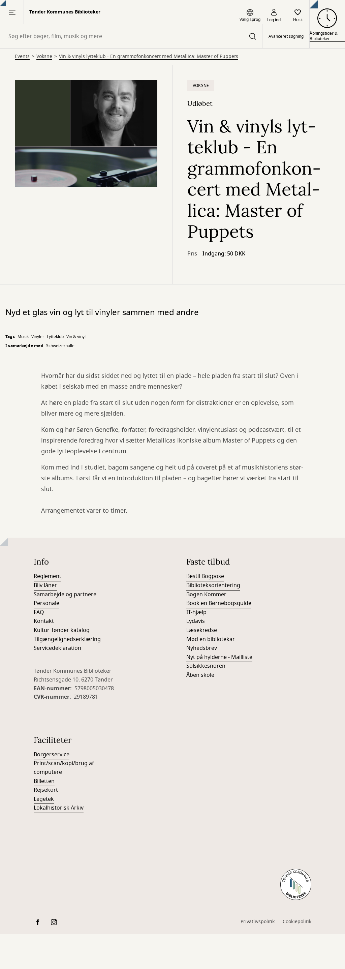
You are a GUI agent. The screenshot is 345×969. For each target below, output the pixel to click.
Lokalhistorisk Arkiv (59, 808)
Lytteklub (55, 337)
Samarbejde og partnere (65, 595)
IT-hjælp (196, 612)
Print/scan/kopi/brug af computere (64, 767)
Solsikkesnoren (205, 666)
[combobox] (131, 36)
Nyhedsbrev (201, 648)
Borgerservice (51, 755)
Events (22, 56)
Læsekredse (201, 630)
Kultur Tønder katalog (62, 630)
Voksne (44, 56)
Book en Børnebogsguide (218, 603)
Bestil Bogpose (205, 576)
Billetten (44, 781)
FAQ (39, 612)
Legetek (44, 799)
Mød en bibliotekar (210, 639)
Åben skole (200, 675)
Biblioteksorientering (213, 585)
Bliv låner (45, 585)
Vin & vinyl (76, 337)
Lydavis (195, 621)
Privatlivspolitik (258, 921)
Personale (46, 603)
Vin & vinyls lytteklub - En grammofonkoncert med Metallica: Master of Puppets (148, 56)
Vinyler (37, 337)
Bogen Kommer (206, 595)
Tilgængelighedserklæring (67, 639)
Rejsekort (46, 790)
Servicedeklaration (57, 648)
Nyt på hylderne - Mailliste (219, 657)
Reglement (47, 576)
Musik (23, 337)
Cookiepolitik (297, 921)
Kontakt (44, 621)
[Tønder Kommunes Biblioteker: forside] (295, 885)
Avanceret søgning (286, 36)
